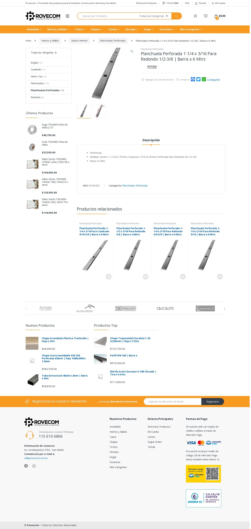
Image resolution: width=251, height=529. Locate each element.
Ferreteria (166, 29)
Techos (112, 29)
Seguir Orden (155, 441)
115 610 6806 (172, 3)
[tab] (151, 141)
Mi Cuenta (220, 3)
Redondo (37, 97)
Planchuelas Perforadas (113, 40)
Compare (184, 79)
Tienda (202, 3)
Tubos (78, 29)
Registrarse (212, 401)
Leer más (108, 277)
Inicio (28, 40)
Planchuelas (40, 83)
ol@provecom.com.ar (35, 458)
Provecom (33, 525)
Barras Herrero (79, 40)
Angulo (37, 62)
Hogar (147, 29)
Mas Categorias (189, 29)
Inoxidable (33, 29)
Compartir (213, 80)
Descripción (151, 140)
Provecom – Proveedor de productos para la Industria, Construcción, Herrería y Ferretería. (71, 3)
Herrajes (130, 29)
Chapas (95, 29)
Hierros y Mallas (57, 29)
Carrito (151, 436)
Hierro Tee (39, 76)
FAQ (187, 3)
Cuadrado (38, 69)
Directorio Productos (146, 3)
